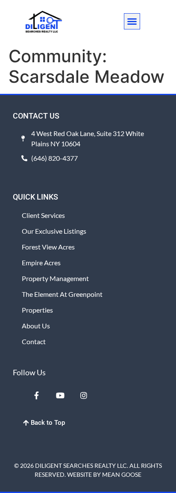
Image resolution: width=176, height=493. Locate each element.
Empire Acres (41, 262)
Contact (34, 341)
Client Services (43, 215)
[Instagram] (83, 395)
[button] (132, 21)
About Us (36, 326)
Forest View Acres (48, 247)
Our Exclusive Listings (54, 231)
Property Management (55, 278)
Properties (37, 310)
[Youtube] (59, 395)
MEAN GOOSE (121, 474)
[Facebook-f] (36, 395)
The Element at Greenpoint (62, 294)
